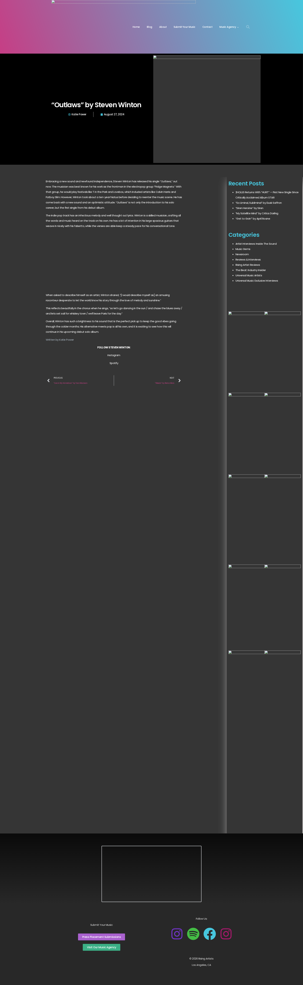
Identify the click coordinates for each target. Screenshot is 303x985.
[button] (247, 26)
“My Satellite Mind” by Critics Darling (256, 213)
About (163, 27)
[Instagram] (177, 934)
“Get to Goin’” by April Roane (252, 218)
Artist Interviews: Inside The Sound (256, 244)
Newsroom (242, 254)
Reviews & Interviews (248, 259)
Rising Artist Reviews (247, 265)
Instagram (113, 355)
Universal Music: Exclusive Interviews (256, 280)
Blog (149, 27)
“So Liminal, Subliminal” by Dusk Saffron (258, 203)
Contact (207, 27)
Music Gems (242, 249)
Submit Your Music (184, 27)
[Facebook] (209, 934)
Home (136, 27)
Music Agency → (229, 27)
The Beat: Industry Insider (250, 270)
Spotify (114, 363)
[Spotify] (193, 934)
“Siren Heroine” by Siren (249, 208)
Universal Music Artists (248, 275)
